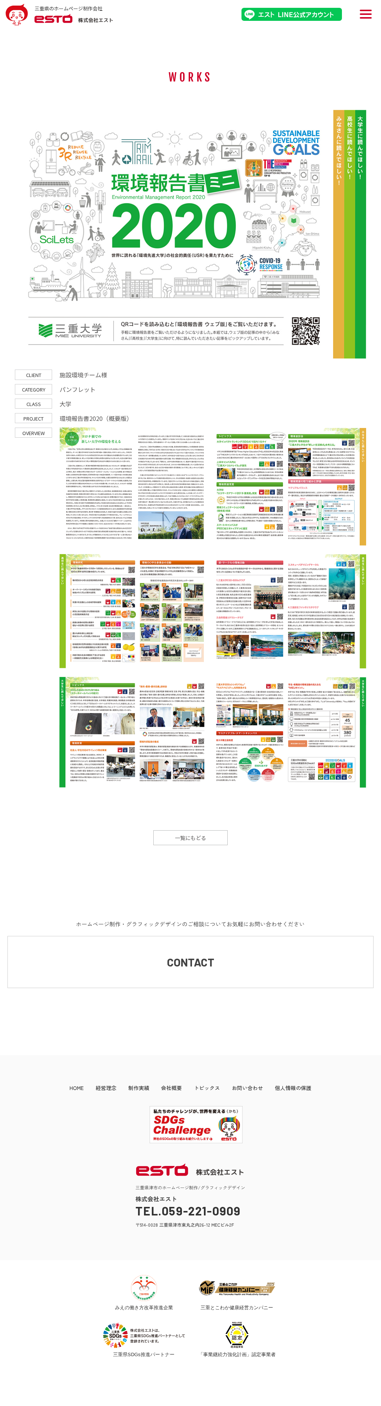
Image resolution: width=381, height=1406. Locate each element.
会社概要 (171, 1088)
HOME (77, 1088)
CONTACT (190, 962)
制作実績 (138, 1088)
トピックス (207, 1088)
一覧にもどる (190, 837)
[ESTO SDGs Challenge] (190, 1141)
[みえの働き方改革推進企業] (144, 1288)
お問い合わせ (247, 1088)
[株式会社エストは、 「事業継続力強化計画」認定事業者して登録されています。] (237, 1335)
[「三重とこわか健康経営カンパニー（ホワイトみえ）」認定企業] (237, 1288)
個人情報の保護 (293, 1088)
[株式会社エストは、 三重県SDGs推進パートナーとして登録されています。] (144, 1335)
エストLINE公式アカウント (291, 14)
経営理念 (106, 1088)
